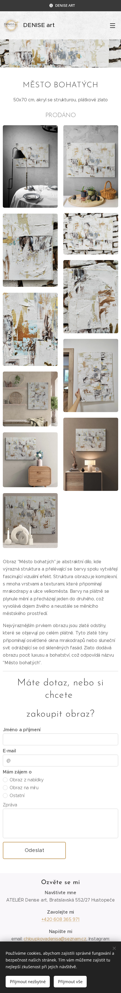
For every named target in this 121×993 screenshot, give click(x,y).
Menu (112, 25)
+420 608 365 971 (60, 919)
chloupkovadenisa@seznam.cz (55, 938)
